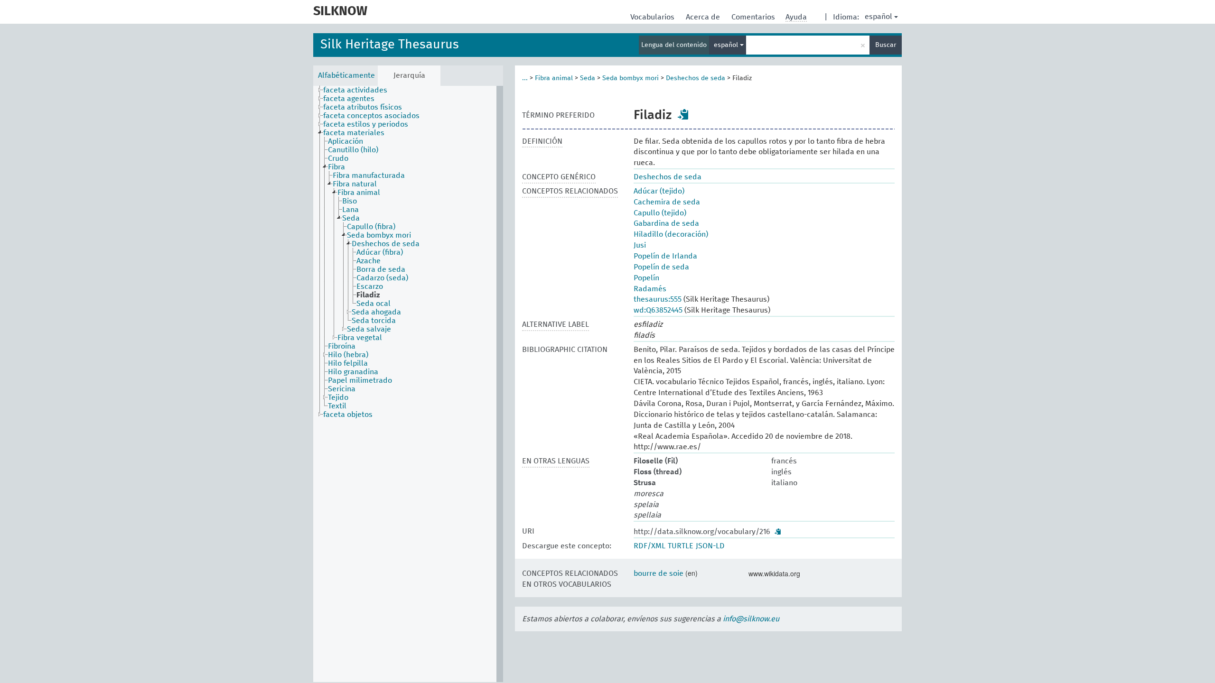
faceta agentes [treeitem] (348, 98)
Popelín (646, 278)
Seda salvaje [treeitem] (369, 329)
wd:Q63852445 (658, 310)
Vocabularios (653, 17)
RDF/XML (649, 546)
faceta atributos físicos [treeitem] (362, 107)
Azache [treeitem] (368, 261)
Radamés (650, 289)
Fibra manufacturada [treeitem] (369, 175)
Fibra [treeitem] (336, 167)
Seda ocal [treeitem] (373, 303)
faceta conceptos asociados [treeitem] (371, 116)
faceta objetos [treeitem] (348, 414)
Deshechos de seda (695, 78)
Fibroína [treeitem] (341, 346)
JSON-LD (710, 546)
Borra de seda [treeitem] (380, 269)
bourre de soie (658, 573)
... (525, 78)
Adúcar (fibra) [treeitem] (379, 252)
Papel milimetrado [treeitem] (360, 380)
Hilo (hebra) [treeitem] (348, 355)
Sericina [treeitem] (341, 389)
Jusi (640, 245)
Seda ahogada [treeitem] (376, 312)
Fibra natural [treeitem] (355, 184)
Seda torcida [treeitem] (374, 320)
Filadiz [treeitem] (368, 295)
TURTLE (680, 546)
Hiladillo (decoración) (671, 234)
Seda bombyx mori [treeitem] (379, 235)
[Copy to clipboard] (683, 114)
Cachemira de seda (667, 202)
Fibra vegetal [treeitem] (359, 338)
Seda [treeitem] (351, 218)
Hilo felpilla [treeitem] (348, 363)
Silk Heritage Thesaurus (389, 44)
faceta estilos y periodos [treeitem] (365, 124)
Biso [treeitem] (349, 201)
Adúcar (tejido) (659, 191)
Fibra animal (554, 78)
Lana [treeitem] (350, 209)
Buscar (885, 45)
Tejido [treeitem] (338, 397)
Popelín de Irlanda (665, 256)
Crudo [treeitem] (338, 158)
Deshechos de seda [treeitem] (386, 244)
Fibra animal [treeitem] (358, 192)
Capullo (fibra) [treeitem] (371, 227)
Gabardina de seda (666, 223)
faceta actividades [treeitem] (355, 90)
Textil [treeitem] (337, 406)
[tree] (408, 384)
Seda (587, 78)
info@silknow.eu (751, 619)
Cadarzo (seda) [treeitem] (382, 278)
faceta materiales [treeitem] (353, 133)
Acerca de (704, 17)
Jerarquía (409, 75)
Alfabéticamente (346, 75)
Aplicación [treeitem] (345, 141)
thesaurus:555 (658, 299)
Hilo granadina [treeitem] (353, 372)
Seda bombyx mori (630, 78)
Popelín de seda (661, 267)
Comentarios (754, 17)
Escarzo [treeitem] (369, 286)
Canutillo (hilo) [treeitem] (353, 150)
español (878, 16)
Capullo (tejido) (660, 213)
